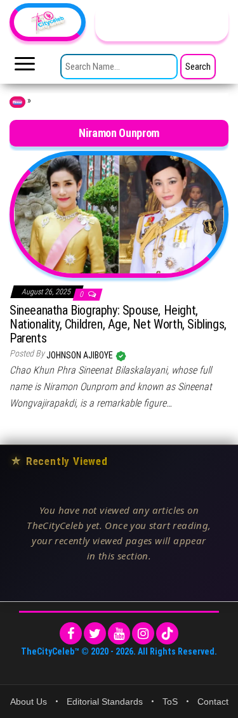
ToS (170, 701)
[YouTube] (119, 633)
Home (17, 102)
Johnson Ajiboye (80, 355)
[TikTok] (167, 633)
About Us (28, 701)
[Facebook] (71, 633)
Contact (212, 701)
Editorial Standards (105, 701)
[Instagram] (143, 633)
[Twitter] (95, 633)
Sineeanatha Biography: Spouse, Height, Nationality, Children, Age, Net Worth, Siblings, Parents (118, 324)
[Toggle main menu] (25, 67)
